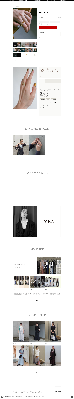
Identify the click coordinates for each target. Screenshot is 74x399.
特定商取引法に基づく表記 (16, 393)
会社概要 (32, 393)
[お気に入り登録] (59, 27)
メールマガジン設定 (37, 391)
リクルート (35, 393)
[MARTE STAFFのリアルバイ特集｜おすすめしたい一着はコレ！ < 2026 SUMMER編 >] (37, 282)
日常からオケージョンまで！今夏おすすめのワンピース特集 (52, 291)
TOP (13, 6)
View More (37, 300)
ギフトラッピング (27, 392)
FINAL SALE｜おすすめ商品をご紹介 (19, 264)
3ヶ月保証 (48, 99)
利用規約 (22, 393)
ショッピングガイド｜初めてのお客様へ (22, 391)
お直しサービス (32, 392)
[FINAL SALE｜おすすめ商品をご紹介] (49, 265)
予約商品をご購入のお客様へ (38, 392)
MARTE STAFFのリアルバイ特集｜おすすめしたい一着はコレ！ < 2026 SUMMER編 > (37, 291)
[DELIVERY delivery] (37, 0)
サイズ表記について (21, 392)
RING (54, 102)
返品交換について (54, 99)
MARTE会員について (31, 391)
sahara (16, 289)
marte (32, 289)
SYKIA (45, 102)
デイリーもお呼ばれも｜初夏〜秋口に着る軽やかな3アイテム (21, 291)
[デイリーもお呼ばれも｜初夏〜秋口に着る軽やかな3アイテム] (21, 282)
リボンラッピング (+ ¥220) (44, 24)
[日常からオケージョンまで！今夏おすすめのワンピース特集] (53, 282)
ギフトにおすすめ (43, 99)
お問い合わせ (15, 391)
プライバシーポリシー (27, 393)
